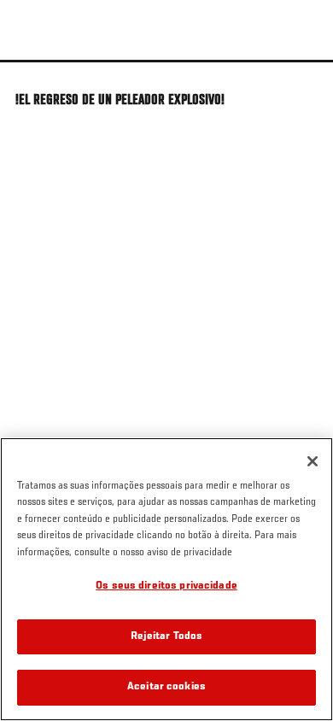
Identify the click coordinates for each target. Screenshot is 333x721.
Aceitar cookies (166, 687)
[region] (166, 579)
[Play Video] (167, 61)
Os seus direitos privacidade (166, 586)
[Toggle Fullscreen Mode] (298, 72)
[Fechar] (312, 461)
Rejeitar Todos (167, 636)
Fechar (302, 92)
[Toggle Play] (35, 72)
